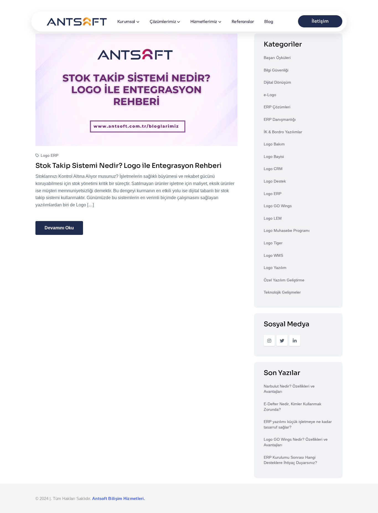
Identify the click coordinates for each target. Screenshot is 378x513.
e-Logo (270, 95)
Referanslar (243, 21)
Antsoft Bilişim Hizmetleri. (118, 498)
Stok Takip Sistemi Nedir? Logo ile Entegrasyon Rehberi (128, 165)
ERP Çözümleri (277, 107)
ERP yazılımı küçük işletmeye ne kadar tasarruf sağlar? (298, 424)
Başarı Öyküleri (277, 57)
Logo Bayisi (274, 156)
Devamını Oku (59, 227)
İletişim (320, 21)
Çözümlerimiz (163, 21)
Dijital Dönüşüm (277, 82)
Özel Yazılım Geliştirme (284, 280)
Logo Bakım (274, 144)
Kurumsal (126, 21)
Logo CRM (273, 168)
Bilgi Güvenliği (276, 70)
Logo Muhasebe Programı (287, 230)
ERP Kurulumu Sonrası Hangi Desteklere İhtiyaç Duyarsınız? (290, 460)
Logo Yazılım (275, 267)
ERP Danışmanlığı (280, 119)
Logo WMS (273, 255)
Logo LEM (273, 218)
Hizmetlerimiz (203, 21)
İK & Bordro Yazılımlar (283, 132)
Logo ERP (49, 155)
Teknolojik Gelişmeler (282, 292)
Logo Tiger (273, 243)
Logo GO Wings (278, 206)
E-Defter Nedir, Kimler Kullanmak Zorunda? (292, 407)
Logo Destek (275, 181)
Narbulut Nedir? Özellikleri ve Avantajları (289, 389)
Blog (268, 21)
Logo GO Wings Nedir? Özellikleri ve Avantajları (296, 442)
